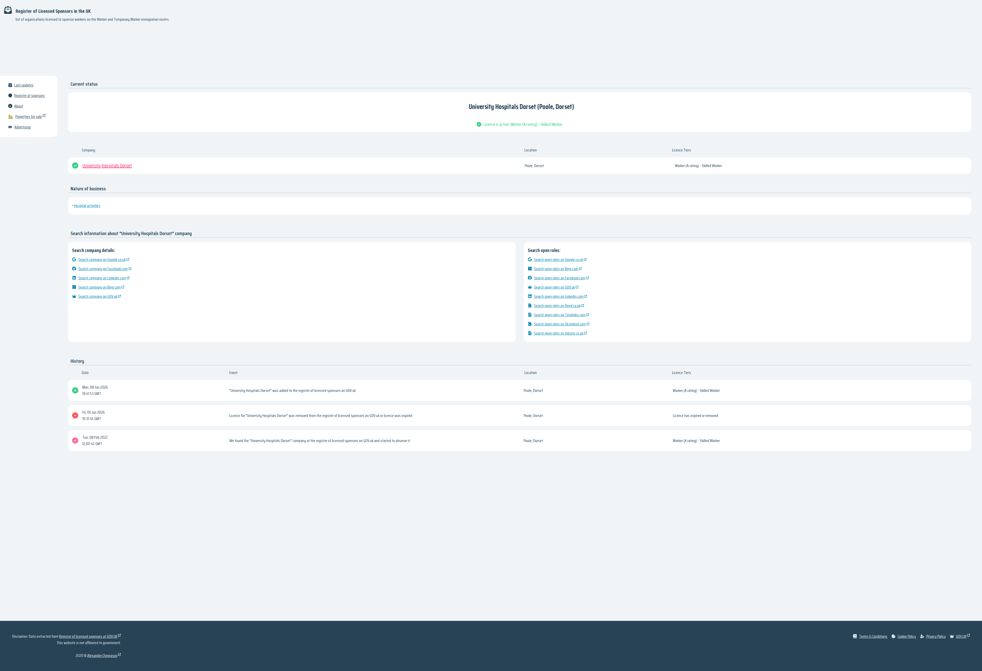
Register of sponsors (29, 95)
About (18, 106)
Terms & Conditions (873, 636)
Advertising (22, 127)
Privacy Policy (936, 636)
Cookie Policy (907, 636)
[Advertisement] (491, 51)
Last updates (24, 85)
